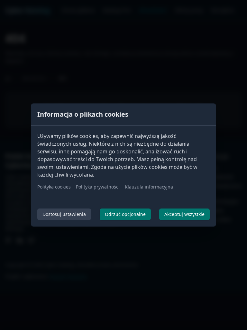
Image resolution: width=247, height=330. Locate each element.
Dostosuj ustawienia (64, 214)
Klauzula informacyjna (149, 187)
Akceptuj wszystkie (184, 214)
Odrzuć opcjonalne (125, 214)
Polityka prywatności (98, 187)
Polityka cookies (54, 187)
